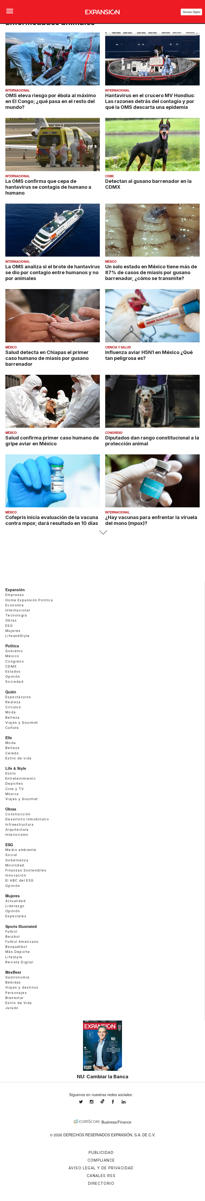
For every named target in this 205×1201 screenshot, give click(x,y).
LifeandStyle (17, 636)
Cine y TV (14, 789)
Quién (10, 691)
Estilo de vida (18, 758)
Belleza (12, 717)
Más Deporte (17, 952)
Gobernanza (16, 860)
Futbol (11, 931)
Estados (13, 671)
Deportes (14, 783)
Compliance (101, 1160)
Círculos (13, 707)
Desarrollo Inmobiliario (27, 819)
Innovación (15, 875)
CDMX (109, 176)
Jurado (11, 1008)
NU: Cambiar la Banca (102, 1076)
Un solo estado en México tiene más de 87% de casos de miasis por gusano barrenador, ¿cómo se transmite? (151, 272)
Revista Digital (191, 12)
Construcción (18, 814)
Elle (8, 737)
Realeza (13, 702)
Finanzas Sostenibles (25, 870)
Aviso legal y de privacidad (101, 1168)
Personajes (16, 993)
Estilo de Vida (18, 1003)
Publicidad (101, 1152)
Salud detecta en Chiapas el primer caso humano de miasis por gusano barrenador (47, 358)
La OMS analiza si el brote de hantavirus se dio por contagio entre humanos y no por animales (52, 272)
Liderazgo (15, 906)
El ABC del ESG (19, 880)
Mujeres (13, 631)
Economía (14, 605)
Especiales (15, 916)
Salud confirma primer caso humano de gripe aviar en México (52, 440)
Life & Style (15, 768)
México (111, 261)
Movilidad (14, 865)
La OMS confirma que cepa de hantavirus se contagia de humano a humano (48, 187)
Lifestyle (14, 957)
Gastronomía (17, 977)
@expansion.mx (102, 1101)
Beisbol (12, 937)
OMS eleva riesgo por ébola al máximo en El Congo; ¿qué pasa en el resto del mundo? (50, 101)
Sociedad (14, 682)
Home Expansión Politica (29, 600)
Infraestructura (19, 824)
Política (12, 645)
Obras (11, 620)
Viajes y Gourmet (21, 723)
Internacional (17, 90)
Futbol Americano (22, 942)
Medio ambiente (21, 850)
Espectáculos (18, 697)
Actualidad (15, 901)
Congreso (114, 432)
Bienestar (14, 998)
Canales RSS (101, 1175)
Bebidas (13, 982)
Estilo (10, 773)
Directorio (101, 1183)
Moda (10, 712)
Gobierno (14, 651)
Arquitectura (17, 830)
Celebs (12, 753)
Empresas (14, 595)
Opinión (12, 676)
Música (12, 794)
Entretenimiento (20, 778)
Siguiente (103, 532)
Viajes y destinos (22, 987)
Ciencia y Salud (118, 347)
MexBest (13, 972)
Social (11, 855)
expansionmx (95, 1102)
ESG (9, 626)
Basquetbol (16, 947)
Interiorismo (17, 835)
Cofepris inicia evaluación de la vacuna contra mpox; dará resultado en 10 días (51, 520)
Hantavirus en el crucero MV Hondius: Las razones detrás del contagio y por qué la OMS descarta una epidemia (150, 101)
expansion (127, 1102)
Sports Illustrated (21, 926)
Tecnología (16, 615)
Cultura (12, 728)
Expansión (15, 589)
